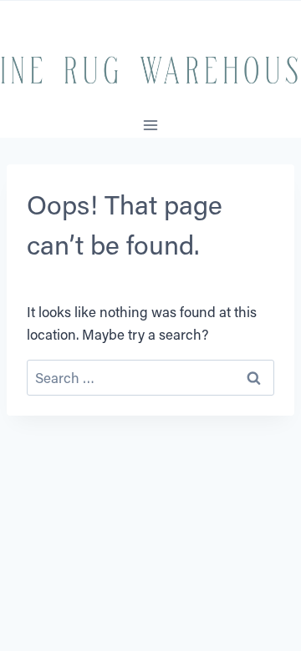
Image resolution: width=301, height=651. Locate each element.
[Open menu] (150, 125)
